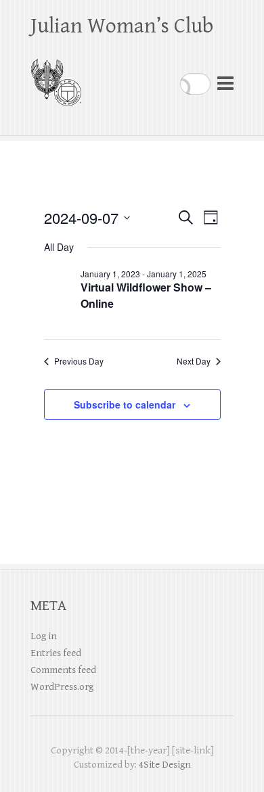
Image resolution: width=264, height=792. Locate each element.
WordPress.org (61, 687)
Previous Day (79, 361)
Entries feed (55, 653)
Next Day (194, 361)
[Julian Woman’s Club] (55, 77)
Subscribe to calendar (124, 404)
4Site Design (165, 764)
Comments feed (63, 670)
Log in (43, 636)
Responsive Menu (225, 83)
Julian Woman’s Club (121, 26)
